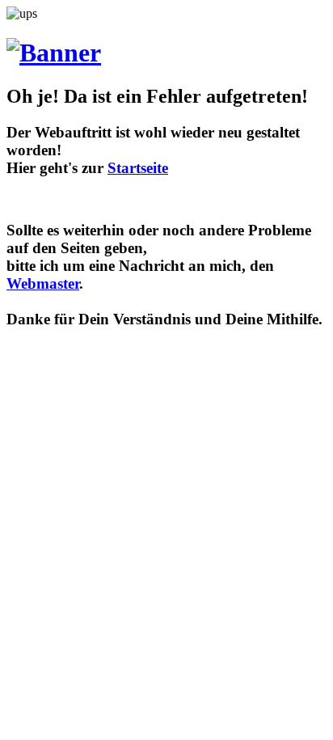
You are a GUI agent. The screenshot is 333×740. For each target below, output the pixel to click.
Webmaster (42, 283)
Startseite (137, 167)
